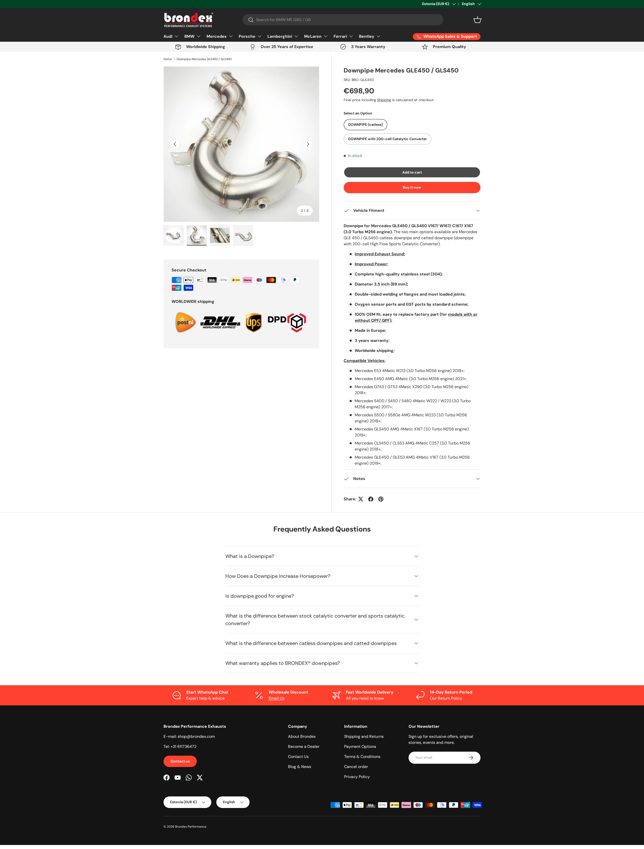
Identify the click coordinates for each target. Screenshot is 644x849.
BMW (189, 36)
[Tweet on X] (361, 499)
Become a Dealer (303, 746)
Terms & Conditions (362, 756)
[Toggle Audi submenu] (176, 36)
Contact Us (298, 756)
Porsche (247, 36)
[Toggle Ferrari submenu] (351, 36)
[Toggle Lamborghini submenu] (296, 36)
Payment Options (360, 746)
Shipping (384, 100)
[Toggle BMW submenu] (198, 36)
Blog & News (299, 766)
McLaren (312, 36)
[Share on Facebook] (371, 499)
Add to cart (412, 172)
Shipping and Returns (364, 736)
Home (168, 59)
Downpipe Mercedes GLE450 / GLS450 (204, 59)
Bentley (366, 36)
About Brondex (302, 736)
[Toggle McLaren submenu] (326, 36)
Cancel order (356, 766)
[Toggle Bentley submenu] (378, 36)
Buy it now (412, 187)
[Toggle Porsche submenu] (259, 36)
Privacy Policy (357, 776)
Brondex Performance (190, 827)
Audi (168, 36)
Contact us (180, 761)
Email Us (277, 698)
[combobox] (343, 19)
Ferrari (340, 36)
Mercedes (217, 36)
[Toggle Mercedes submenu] (231, 36)
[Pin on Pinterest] (381, 499)
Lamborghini (279, 36)
